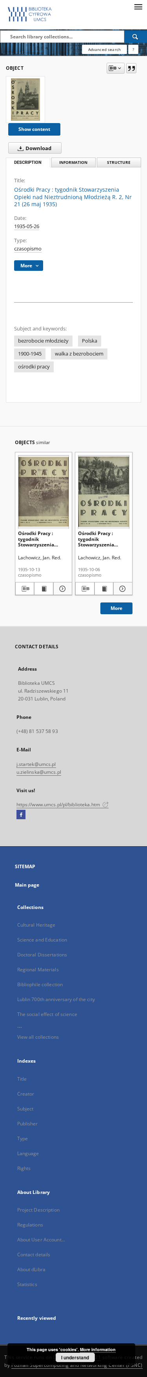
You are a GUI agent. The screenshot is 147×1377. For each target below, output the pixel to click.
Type (22, 1138)
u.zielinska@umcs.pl (38, 772)
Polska (89, 340)
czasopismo (28, 248)
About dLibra (31, 1269)
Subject (25, 1108)
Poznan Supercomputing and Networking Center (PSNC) (77, 1365)
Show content (34, 129)
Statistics (27, 1284)
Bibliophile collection (40, 984)
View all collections (38, 1037)
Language (28, 1153)
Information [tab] (73, 162)
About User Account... (41, 1239)
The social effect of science (47, 1014)
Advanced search (104, 49)
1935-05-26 (26, 226)
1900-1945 (30, 353)
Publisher (27, 1123)
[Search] (135, 36)
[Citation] (131, 68)
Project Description (38, 1209)
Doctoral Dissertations (42, 954)
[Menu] (138, 6)
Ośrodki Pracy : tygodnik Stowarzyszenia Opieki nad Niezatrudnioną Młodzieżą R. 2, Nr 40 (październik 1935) (102, 539)
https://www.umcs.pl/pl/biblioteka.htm (59, 804)
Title (22, 1079)
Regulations (30, 1224)
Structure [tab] (119, 162)
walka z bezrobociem (79, 353)
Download (37, 148)
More (116, 608)
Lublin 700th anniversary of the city (56, 999)
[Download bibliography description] (25, 589)
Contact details (34, 1254)
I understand (75, 1357)
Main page (27, 885)
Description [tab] (28, 162)
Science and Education (42, 939)
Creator (25, 1093)
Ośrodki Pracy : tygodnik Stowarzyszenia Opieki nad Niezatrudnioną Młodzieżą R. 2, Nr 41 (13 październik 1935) (42, 539)
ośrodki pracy (34, 366)
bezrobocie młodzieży (43, 340)
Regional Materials (38, 969)
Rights (24, 1168)
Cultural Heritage (36, 925)
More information (98, 1349)
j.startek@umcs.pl (36, 764)
